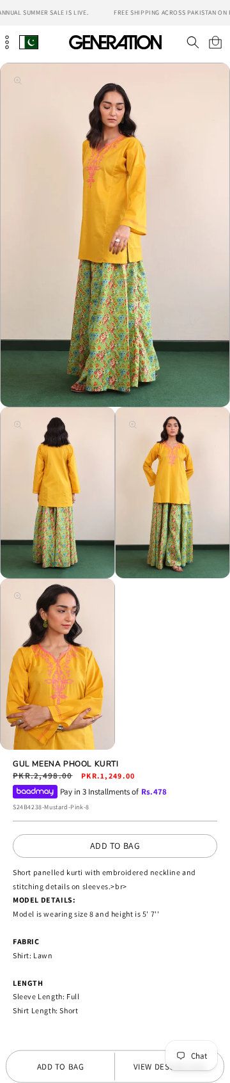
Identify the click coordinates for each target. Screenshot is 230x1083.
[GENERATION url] (115, 42)
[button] (192, 42)
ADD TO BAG (115, 845)
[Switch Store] (28, 42)
